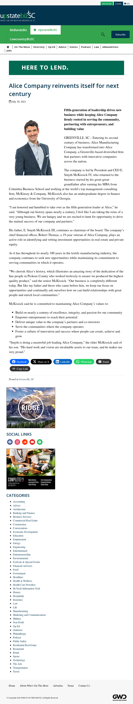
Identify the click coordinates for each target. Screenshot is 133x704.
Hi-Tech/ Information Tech (26, 588)
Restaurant (18, 648)
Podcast (86, 46)
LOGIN (118, 3)
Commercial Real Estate (25, 520)
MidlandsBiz (18, 30)
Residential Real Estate (24, 645)
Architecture (19, 509)
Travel (16, 671)
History (17, 592)
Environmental (20, 558)
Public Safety (19, 641)
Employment (19, 539)
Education (18, 535)
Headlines (18, 577)
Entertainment (20, 550)
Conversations (20, 528)
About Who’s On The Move (34, 685)
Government (19, 573)
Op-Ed (51, 46)
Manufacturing (20, 611)
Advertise (58, 685)
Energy (16, 543)
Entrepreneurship (21, 554)
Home (12, 685)
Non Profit (18, 622)
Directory (39, 46)
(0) (128, 3)
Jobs (9, 50)
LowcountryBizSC (22, 39)
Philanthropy (19, 633)
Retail (16, 652)
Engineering (19, 547)
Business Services (22, 516)
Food (15, 569)
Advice (62, 46)
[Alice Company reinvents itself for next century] (34, 142)
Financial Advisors (22, 565)
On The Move (22, 46)
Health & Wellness (22, 580)
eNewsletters (110, 46)
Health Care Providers (24, 584)
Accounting (19, 501)
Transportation (20, 667)
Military (17, 618)
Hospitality (18, 596)
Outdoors (18, 630)
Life (15, 607)
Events (74, 46)
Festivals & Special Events (26, 562)
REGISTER (106, 3)
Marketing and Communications (29, 614)
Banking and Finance (24, 513)
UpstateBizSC (47, 30)
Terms (70, 685)
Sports (16, 656)
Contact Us (84, 685)
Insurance (18, 599)
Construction (19, 524)
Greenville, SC (26, 379)
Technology (19, 660)
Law (96, 46)
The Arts (17, 663)
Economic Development (25, 531)
